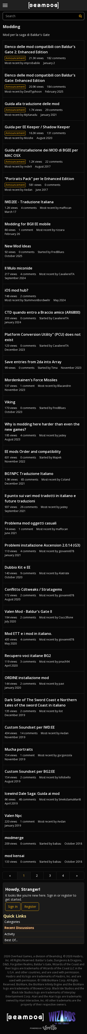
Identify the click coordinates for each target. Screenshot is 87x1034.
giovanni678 (66, 551)
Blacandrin (64, 386)
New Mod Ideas (18, 246)
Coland (65, 479)
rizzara (60, 230)
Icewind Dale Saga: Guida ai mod (32, 793)
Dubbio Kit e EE (17, 567)
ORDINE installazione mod (27, 677)
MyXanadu (30, 115)
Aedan (28, 190)
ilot (61, 711)
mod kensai (14, 855)
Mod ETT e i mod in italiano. (28, 633)
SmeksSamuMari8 (70, 799)
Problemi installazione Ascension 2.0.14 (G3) (42, 545)
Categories (12, 922)
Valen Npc (13, 815)
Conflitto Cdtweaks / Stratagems (33, 589)
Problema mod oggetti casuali (30, 523)
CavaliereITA (67, 274)
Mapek (57, 457)
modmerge (14, 837)
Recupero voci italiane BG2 (28, 655)
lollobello (65, 777)
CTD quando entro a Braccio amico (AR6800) (42, 312)
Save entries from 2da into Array (33, 361)
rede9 (28, 166)
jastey (62, 435)
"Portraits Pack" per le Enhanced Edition (39, 178)
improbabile (32, 63)
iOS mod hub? (16, 290)
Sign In (13, 906)
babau (57, 843)
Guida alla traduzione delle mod (32, 103)
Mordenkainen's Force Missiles (31, 379)
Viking (10, 402)
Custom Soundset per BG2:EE (30, 771)
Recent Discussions (19, 928)
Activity (9, 934)
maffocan (65, 208)
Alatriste (64, 573)
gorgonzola (64, 755)
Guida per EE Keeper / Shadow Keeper (37, 126)
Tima (54, 368)
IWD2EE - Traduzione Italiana (29, 201)
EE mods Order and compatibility (33, 451)
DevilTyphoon (33, 91)
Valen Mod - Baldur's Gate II (28, 611)
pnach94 (64, 661)
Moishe (28, 138)
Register (30, 906)
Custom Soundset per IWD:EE (30, 727)
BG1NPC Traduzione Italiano (29, 473)
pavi (61, 684)
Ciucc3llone (66, 617)
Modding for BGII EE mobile (28, 224)
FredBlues (57, 252)
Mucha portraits (19, 749)
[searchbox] (43, 16)
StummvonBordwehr (37, 300)
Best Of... (11, 940)
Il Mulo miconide (18, 268)
